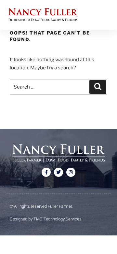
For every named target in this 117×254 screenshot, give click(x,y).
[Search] (97, 87)
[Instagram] (70, 172)
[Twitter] (58, 172)
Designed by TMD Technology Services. (46, 219)
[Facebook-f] (46, 172)
